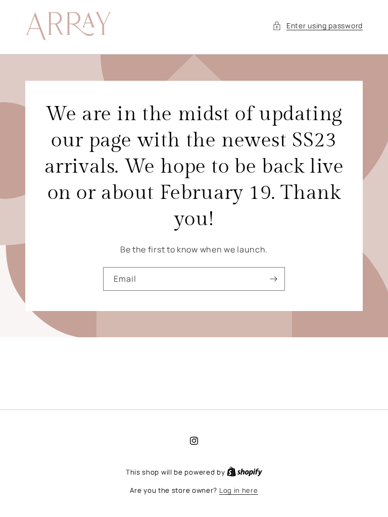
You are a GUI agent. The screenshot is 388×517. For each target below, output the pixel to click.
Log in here (238, 490)
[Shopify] (244, 472)
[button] (317, 25)
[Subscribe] (273, 279)
